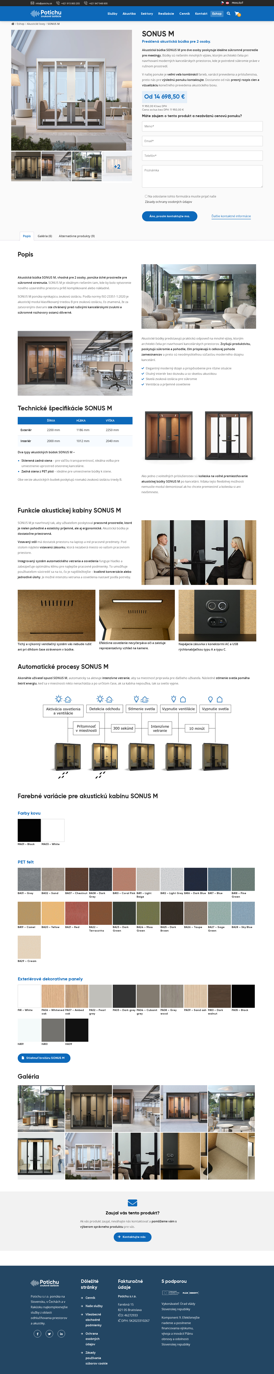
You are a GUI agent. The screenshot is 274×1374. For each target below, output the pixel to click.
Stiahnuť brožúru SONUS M (45, 1058)
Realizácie (166, 13)
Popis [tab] (27, 236)
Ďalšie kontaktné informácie (231, 216)
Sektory (147, 13)
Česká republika (222, 2)
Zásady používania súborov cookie (97, 1358)
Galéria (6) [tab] (45, 236)
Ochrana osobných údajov (93, 1338)
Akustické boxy (36, 24)
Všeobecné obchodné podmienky (94, 1319)
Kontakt (201, 13)
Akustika (129, 13)
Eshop (217, 13)
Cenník (184, 13)
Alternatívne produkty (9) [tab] (77, 236)
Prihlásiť (237, 2)
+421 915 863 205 (70, 3)
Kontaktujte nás (134, 1237)
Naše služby (94, 1306)
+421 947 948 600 (98, 3)
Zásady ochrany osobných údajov (168, 202)
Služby (112, 13)
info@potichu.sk (44, 3)
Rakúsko (227, 2)
